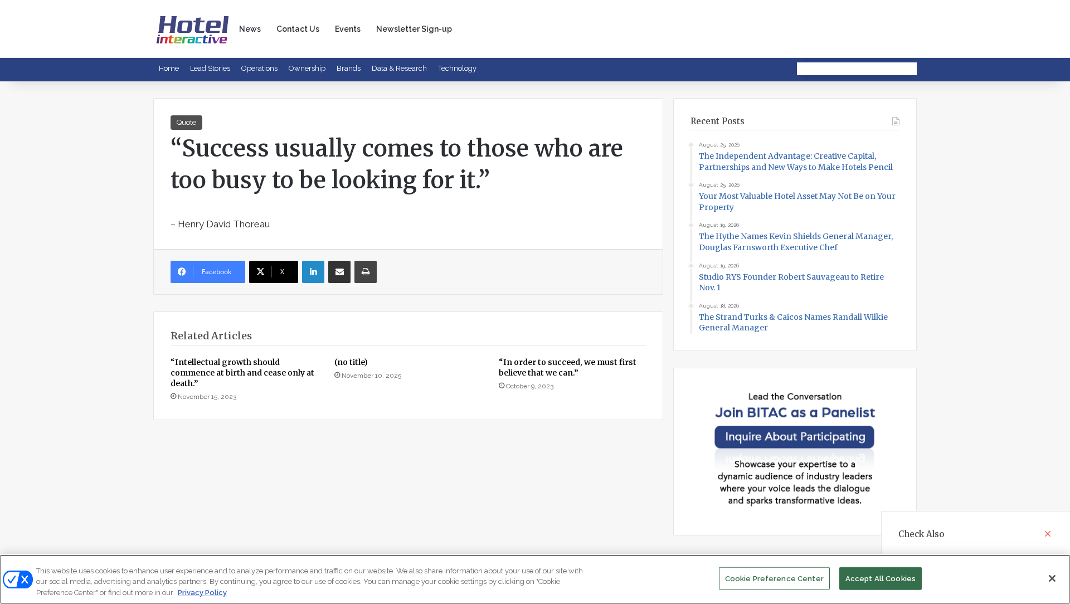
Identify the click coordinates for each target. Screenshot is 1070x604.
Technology (457, 68)
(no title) (351, 362)
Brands (349, 68)
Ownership (307, 68)
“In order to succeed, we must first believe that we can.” (567, 367)
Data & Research (399, 68)
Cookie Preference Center (774, 578)
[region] (535, 579)
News (250, 29)
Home (169, 68)
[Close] (1052, 578)
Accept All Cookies (880, 578)
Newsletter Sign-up (414, 29)
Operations (259, 68)
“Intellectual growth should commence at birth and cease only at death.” (242, 372)
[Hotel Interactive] (192, 29)
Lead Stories (210, 68)
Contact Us (297, 29)
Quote (186, 122)
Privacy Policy (202, 592)
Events (348, 29)
